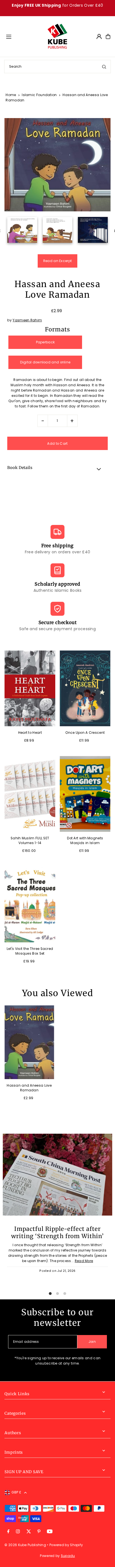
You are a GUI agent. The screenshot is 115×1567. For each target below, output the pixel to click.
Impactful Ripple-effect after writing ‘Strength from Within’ (57, 1232)
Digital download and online (45, 362)
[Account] (99, 36)
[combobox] (57, 66)
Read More (84, 1261)
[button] (57, 468)
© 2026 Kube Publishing (25, 1545)
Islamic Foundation (39, 94)
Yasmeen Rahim (27, 320)
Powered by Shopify (66, 1545)
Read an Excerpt (57, 261)
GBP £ (16, 1492)
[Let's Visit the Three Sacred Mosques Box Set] (29, 904)
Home (11, 94)
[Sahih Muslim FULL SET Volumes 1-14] (29, 794)
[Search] (104, 66)
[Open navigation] (23, 36)
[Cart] (108, 36)
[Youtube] (49, 1531)
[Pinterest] (38, 1531)
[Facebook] (8, 1531)
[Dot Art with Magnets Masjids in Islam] (85, 794)
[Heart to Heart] (29, 688)
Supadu (68, 1556)
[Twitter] (29, 1531)
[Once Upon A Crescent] (85, 688)
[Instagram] (18, 1531)
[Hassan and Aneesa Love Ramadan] (29, 1042)
